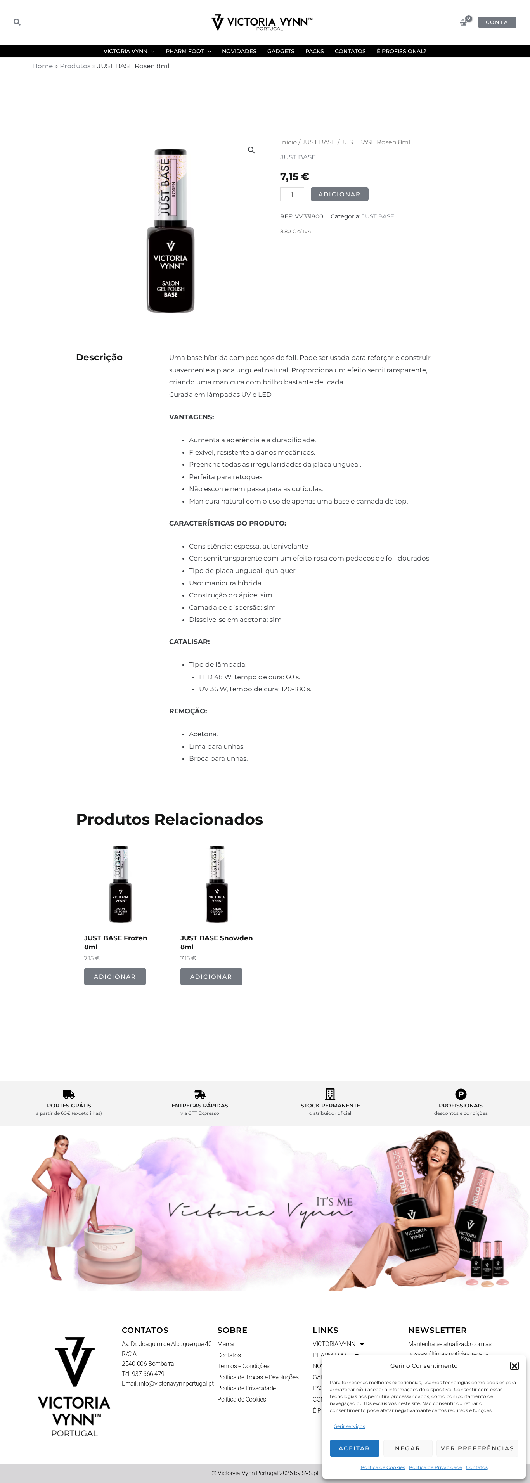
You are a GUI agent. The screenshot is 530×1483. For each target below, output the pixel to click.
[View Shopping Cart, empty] (463, 22)
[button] (514, 1366)
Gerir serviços (349, 1426)
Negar (408, 1448)
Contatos (477, 1467)
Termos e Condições (243, 1366)
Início (288, 142)
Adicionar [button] (115, 976)
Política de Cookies (383, 1467)
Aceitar (354, 1448)
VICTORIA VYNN (334, 1344)
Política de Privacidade (435, 1467)
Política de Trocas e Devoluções (257, 1377)
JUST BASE (319, 142)
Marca (225, 1344)
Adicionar (340, 194)
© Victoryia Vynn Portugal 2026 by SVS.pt (265, 1473)
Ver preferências (477, 1448)
